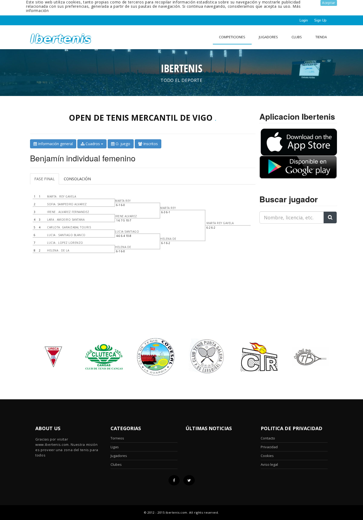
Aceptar (328, 3)
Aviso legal (269, 464)
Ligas (115, 446)
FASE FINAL (44, 178)
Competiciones (232, 37)
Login (303, 20)
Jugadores (268, 37)
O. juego (122, 143)
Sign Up (320, 20)
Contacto (268, 438)
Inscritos (150, 143)
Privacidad (269, 446)
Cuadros (93, 143)
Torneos (117, 438)
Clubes (116, 464)
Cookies (267, 455)
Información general (55, 143)
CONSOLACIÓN (77, 178)
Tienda (321, 37)
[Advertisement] (292, 261)
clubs (297, 37)
